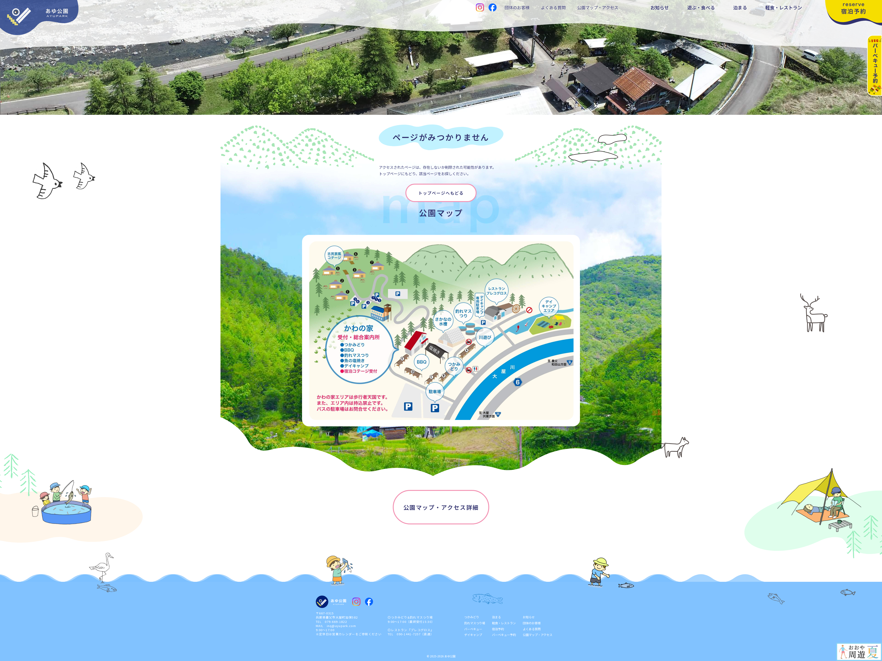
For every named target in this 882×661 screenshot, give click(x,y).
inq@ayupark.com (341, 626)
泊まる (740, 7)
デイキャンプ (473, 635)
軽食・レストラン (783, 7)
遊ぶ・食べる (701, 7)
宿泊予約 (498, 629)
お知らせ (659, 7)
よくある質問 (553, 7)
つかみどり (471, 617)
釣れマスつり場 (474, 623)
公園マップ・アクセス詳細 (441, 507)
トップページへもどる (441, 193)
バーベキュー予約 (504, 635)
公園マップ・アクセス (597, 7)
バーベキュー (473, 629)
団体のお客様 (517, 7)
